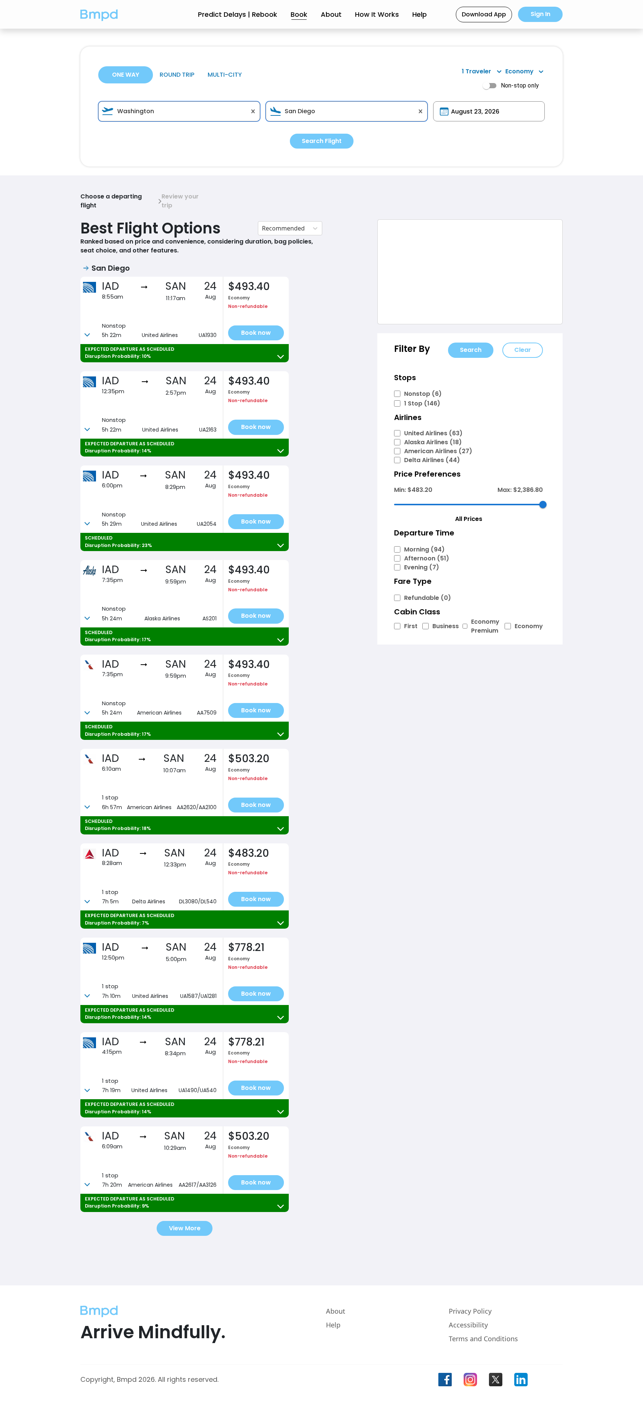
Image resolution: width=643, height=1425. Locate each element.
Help (419, 14)
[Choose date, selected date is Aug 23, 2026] (444, 111)
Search (471, 350)
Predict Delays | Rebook (237, 14)
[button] (99, 14)
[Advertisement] (470, 272)
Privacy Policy (470, 1311)
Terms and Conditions (483, 1338)
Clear (522, 350)
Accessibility (468, 1324)
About (331, 14)
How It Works (377, 14)
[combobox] (179, 111)
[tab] (125, 74)
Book (299, 14)
